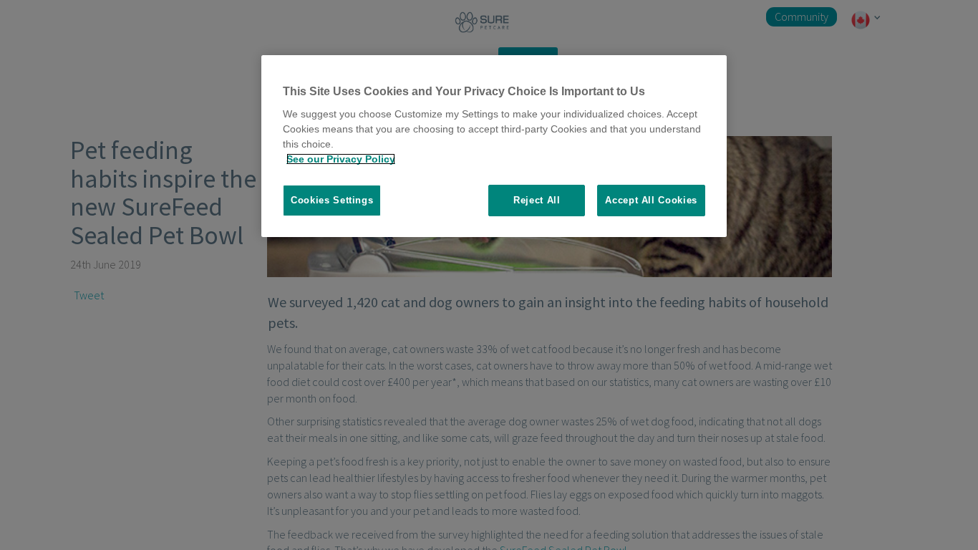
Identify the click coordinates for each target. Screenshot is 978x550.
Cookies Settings (332, 200)
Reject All (537, 200)
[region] (494, 146)
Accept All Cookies (651, 200)
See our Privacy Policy (340, 159)
